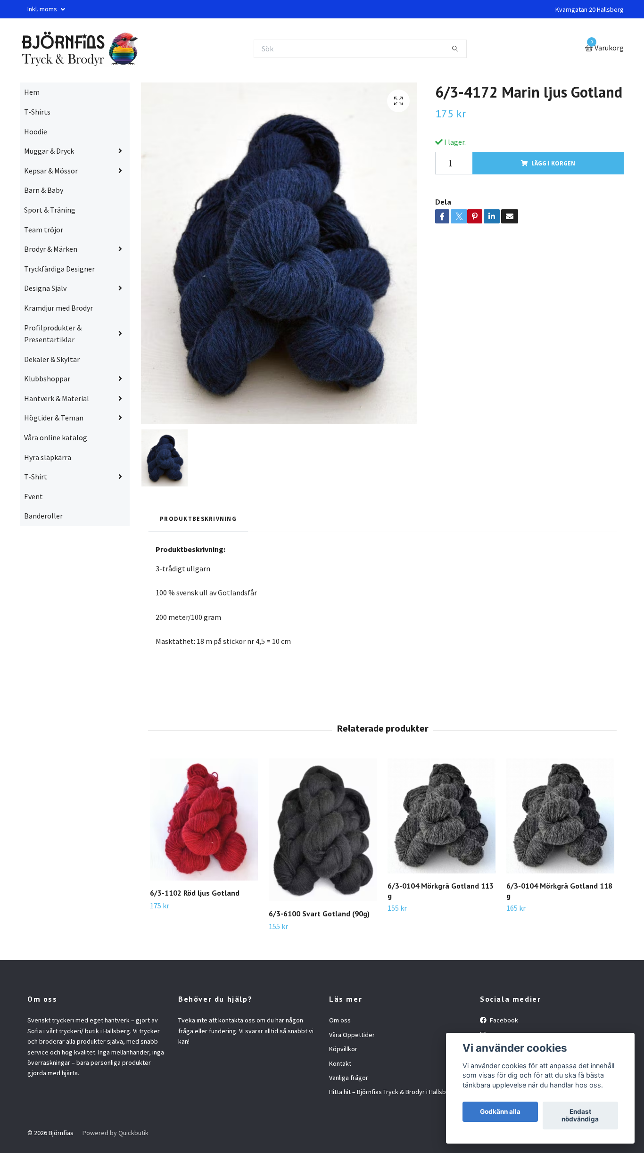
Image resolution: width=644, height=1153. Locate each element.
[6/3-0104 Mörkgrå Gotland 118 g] (560, 815)
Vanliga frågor (348, 1077)
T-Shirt (35, 476)
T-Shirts (37, 111)
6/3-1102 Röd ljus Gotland (194, 893)
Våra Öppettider (352, 1034)
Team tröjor (43, 229)
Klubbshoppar (47, 378)
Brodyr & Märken (50, 249)
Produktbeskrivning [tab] (198, 518)
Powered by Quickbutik (116, 1132)
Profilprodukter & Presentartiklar (53, 334)
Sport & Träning (49, 209)
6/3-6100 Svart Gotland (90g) (319, 913)
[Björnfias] (79, 48)
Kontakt (340, 1063)
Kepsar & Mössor (51, 170)
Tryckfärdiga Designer (59, 268)
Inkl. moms (42, 9)
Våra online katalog (55, 437)
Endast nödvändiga (580, 1115)
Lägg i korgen (553, 163)
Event (33, 496)
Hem (32, 92)
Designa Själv (45, 288)
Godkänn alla (500, 1112)
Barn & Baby (43, 190)
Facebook (503, 1020)
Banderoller (43, 515)
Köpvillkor (343, 1049)
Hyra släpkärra (47, 457)
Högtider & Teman (53, 417)
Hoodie (35, 131)
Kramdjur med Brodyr (58, 308)
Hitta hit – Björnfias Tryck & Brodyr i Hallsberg (392, 1091)
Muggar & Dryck (49, 151)
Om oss (340, 1020)
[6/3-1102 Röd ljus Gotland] (204, 819)
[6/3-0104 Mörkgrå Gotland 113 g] (441, 815)
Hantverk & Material (56, 398)
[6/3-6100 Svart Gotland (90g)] (323, 829)
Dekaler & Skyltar (52, 359)
